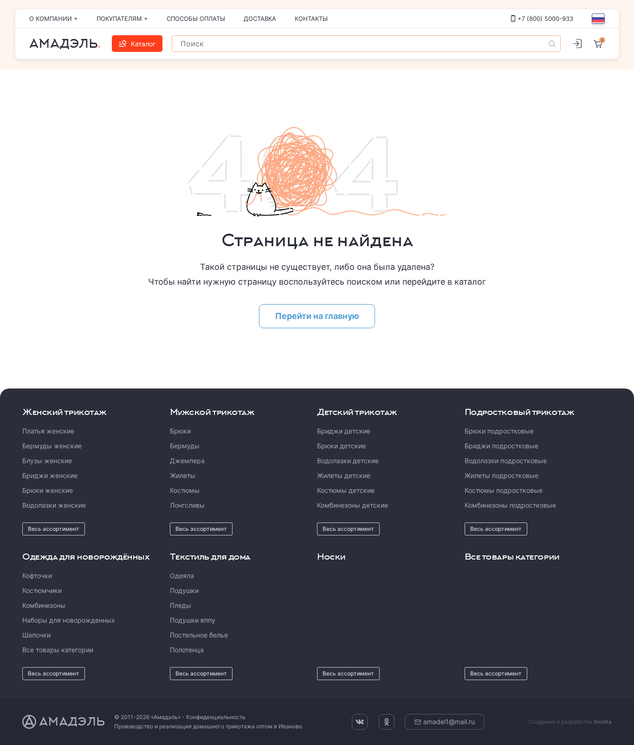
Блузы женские (47, 461)
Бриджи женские (50, 475)
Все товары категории (57, 650)
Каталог (143, 44)
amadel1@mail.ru (449, 722)
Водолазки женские (54, 505)
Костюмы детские (346, 490)
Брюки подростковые (499, 431)
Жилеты (182, 475)
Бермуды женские (52, 446)
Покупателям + (122, 18)
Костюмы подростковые (504, 490)
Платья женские (48, 431)
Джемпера (187, 461)
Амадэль (63, 44)
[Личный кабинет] (577, 44)
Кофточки (37, 575)
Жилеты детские (343, 475)
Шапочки (36, 635)
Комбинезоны (43, 605)
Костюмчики (42, 590)
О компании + (53, 18)
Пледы (180, 605)
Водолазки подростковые (506, 461)
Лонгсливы (187, 505)
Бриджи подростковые (501, 446)
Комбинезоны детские (352, 505)
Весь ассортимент (53, 528)
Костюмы (185, 490)
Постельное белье (199, 635)
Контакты (311, 18)
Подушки (184, 590)
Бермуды (185, 446)
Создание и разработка (570, 721)
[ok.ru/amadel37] (387, 722)
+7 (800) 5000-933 (545, 18)
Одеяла (182, 575)
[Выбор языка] (598, 18)
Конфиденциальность (216, 716)
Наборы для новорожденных (68, 620)
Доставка (260, 18)
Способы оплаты (196, 18)
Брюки (180, 431)
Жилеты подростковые (501, 475)
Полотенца (187, 650)
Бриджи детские (343, 431)
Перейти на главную (317, 316)
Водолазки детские (348, 461)
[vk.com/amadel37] (360, 722)
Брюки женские (47, 490)
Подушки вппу (192, 620)
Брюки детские (341, 446)
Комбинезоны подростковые (510, 505)
